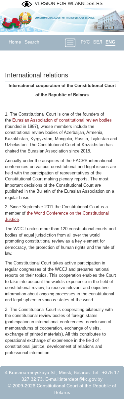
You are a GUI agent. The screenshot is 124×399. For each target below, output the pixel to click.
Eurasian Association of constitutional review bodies (62, 120)
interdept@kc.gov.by (81, 379)
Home (15, 42)
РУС (85, 42)
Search (31, 42)
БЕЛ (97, 42)
